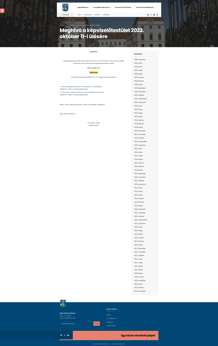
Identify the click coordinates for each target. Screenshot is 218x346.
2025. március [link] (139, 120)
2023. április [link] (138, 195)
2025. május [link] (138, 113)
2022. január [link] (138, 245)
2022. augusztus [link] (140, 223)
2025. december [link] (140, 88)
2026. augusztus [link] (140, 59)
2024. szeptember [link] (140, 141)
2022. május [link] (138, 231)
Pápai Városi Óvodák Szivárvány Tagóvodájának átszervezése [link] (83, 92)
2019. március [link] (139, 288)
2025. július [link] (138, 106)
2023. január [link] (138, 206)
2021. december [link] (140, 248)
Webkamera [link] (106, 14)
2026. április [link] (138, 74)
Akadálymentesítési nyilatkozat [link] (100, 344)
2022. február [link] (139, 241)
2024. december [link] (140, 131)
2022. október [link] (139, 216)
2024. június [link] (138, 152)
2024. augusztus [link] (140, 145)
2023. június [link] (138, 191)
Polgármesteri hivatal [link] (101, 7)
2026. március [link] (139, 77)
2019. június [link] (138, 284)
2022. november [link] (140, 213)
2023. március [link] (139, 198)
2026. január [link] (138, 84)
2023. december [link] (140, 174)
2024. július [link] (138, 149)
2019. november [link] (140, 280)
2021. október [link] (139, 255)
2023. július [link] (138, 188)
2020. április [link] (138, 273)
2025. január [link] (138, 127)
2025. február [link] (139, 124)
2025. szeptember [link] (140, 99)
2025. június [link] (138, 109)
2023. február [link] (139, 202)
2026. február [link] (139, 81)
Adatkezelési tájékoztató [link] (118, 344)
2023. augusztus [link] (140, 184)
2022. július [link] (138, 227)
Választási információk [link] (144, 7)
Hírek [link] (79, 14)
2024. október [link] (139, 138)
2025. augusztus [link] (140, 102)
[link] (2, 11)
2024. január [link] (138, 170)
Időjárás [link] (97, 14)
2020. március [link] (139, 277)
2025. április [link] (138, 117)
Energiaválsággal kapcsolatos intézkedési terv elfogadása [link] (82, 87)
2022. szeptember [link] (140, 220)
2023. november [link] (140, 177)
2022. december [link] (140, 209)
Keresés (96, 323)
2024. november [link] (140, 134)
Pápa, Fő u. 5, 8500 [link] (65, 316)
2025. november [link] (140, 92)
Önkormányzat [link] (83, 7)
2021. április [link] (138, 266)
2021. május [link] (138, 263)
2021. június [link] (138, 259)
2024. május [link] (138, 156)
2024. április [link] (138, 159)
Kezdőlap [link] (62, 25)
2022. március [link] (139, 238)
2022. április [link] (138, 234)
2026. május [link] (138, 70)
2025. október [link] (139, 95)
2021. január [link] (138, 270)
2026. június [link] (138, 67)
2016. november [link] (140, 291)
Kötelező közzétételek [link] (123, 7)
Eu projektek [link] (88, 14)
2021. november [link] (140, 252)
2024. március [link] (139, 163)
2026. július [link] (138, 63)
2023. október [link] (139, 181)
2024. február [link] (139, 166)
